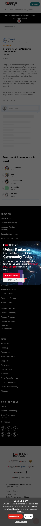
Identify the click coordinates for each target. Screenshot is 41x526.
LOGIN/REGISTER (11, 275)
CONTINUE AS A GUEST (14, 280)
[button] (20, 522)
